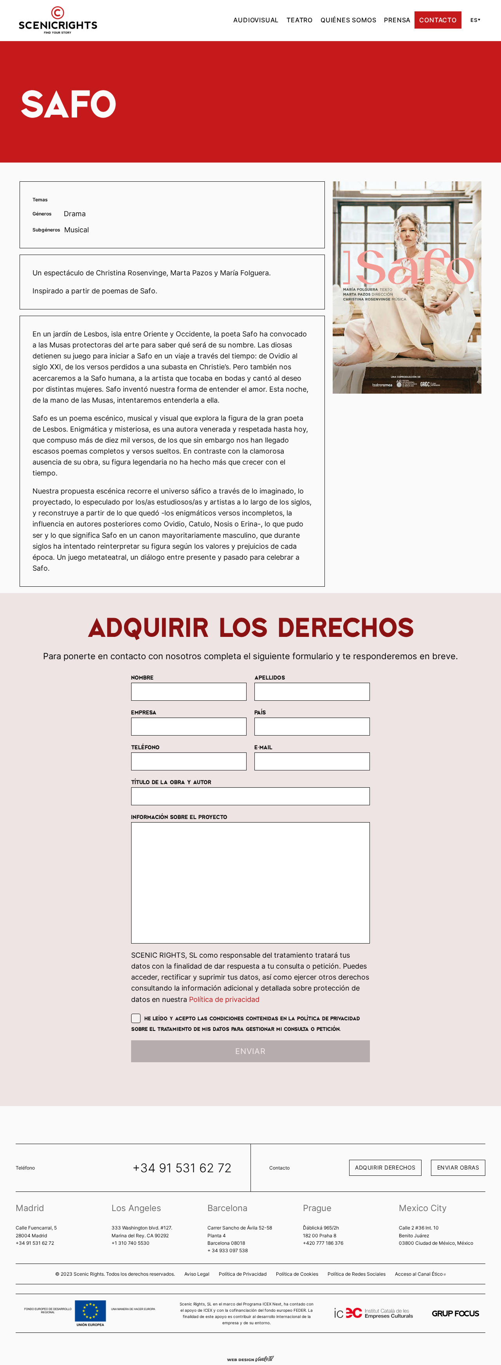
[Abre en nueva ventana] (455, 1313)
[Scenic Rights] (58, 19)
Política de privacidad (224, 999)
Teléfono (145, 747)
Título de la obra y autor (171, 782)
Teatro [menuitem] (300, 20)
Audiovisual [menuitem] (256, 20)
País (260, 712)
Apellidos (269, 677)
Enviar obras (458, 1167)
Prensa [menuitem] (397, 20)
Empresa (144, 712)
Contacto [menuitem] (437, 20)
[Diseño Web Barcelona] (250, 1358)
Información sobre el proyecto (179, 817)
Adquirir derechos (385, 1167)
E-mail (263, 747)
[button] (474, 20)
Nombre (142, 677)
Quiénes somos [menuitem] (348, 20)
